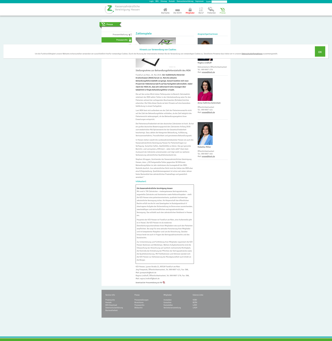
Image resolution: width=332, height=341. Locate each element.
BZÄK (195, 302)
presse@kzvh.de (208, 72)
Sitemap (164, 1)
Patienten (211, 13)
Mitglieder (190, 13)
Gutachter (167, 302)
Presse (223, 13)
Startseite (165, 13)
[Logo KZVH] (122, 9)
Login (151, 1)
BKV (157, 1)
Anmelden (168, 300)
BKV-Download (111, 305)
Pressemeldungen (141, 300)
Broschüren (139, 302)
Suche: (208, 2)
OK (320, 52)
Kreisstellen (168, 305)
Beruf (201, 13)
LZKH (195, 305)
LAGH (195, 307)
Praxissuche (110, 300)
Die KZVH (177, 13)
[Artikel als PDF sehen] (164, 282)
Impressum (199, 1)
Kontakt (172, 1)
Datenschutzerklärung (185, 1)
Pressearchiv (139, 305)
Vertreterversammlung (172, 307)
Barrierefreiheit (111, 310)
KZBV (195, 300)
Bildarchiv (138, 307)
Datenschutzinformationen (252, 54)
